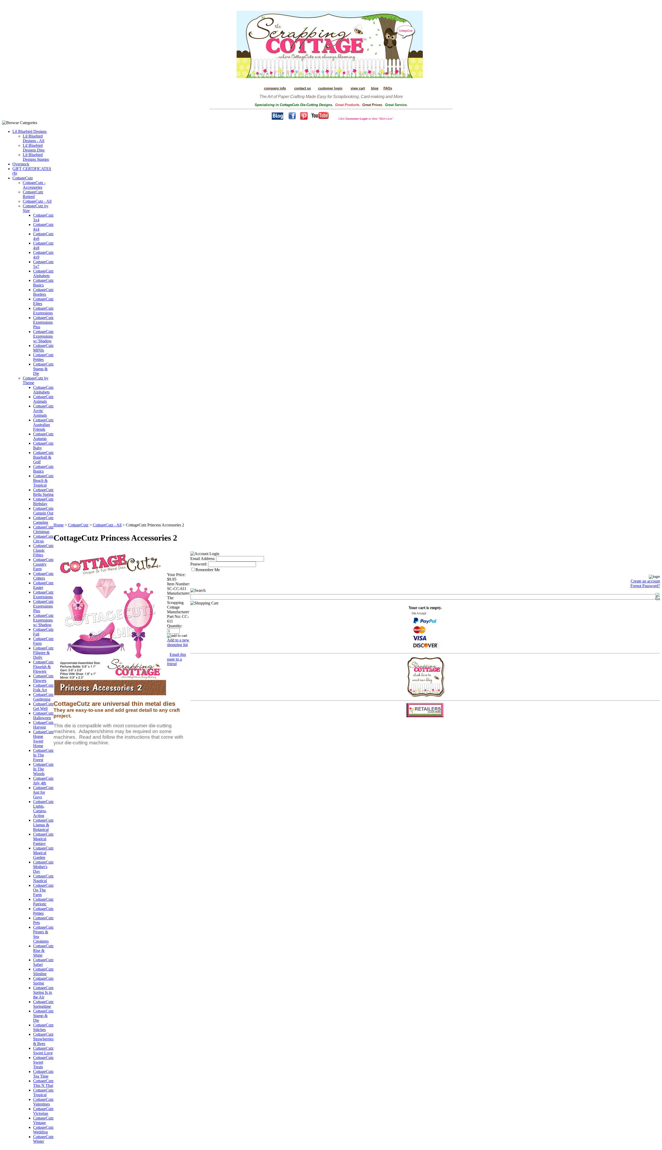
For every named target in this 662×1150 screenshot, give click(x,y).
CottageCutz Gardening (43, 696)
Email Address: (202, 558)
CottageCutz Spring (43, 980)
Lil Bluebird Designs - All (33, 138)
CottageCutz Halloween (43, 715)
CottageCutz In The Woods (43, 769)
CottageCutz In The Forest (43, 755)
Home (59, 525)
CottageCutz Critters (43, 575)
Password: (198, 564)
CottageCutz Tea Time (43, 1073)
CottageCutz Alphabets (43, 273)
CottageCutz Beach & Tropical (43, 480)
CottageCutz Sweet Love (43, 1050)
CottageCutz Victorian (43, 1111)
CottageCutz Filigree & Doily (43, 653)
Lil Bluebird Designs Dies (33, 147)
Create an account (645, 581)
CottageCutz (22, 178)
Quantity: (174, 626)
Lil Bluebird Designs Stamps (36, 157)
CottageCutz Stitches (43, 1027)
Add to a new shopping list (178, 642)
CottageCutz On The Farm (43, 890)
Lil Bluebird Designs (29, 131)
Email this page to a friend (176, 659)
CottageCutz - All (37, 201)
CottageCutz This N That (43, 1083)
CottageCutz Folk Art (43, 687)
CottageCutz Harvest (43, 724)
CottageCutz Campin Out (43, 510)
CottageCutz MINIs (43, 347)
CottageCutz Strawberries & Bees (43, 1039)
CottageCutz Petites (43, 357)
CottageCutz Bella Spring (43, 492)
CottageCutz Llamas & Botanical (43, 825)
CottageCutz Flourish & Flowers (43, 667)
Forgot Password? (645, 586)
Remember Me (207, 570)
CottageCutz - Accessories (34, 185)
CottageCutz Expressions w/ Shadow (43, 336)
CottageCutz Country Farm (43, 564)
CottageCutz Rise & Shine (43, 950)
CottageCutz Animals (43, 399)
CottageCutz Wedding (43, 1129)
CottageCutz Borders (43, 292)
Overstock (20, 164)
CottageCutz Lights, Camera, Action (43, 808)
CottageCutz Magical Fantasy (43, 839)
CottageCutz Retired (33, 194)
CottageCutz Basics (43, 282)
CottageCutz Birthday (43, 501)
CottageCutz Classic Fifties (43, 550)
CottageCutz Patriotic (43, 901)
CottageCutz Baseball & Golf (43, 457)
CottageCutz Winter (43, 1139)
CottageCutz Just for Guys (43, 792)
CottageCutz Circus (43, 538)
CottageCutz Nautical (43, 878)
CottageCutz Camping (43, 520)
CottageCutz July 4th (43, 780)
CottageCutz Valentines (43, 1101)
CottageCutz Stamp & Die (43, 369)
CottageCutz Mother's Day (43, 867)
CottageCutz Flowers (43, 678)
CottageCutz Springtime (43, 1004)
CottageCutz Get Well (43, 706)
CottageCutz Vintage (43, 1120)
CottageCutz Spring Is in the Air (43, 992)
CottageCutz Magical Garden (43, 853)
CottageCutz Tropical (43, 1092)
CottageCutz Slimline (43, 971)
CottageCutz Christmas (43, 529)
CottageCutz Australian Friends (43, 425)
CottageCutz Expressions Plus (43, 322)
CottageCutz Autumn (43, 436)
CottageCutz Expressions (43, 310)
